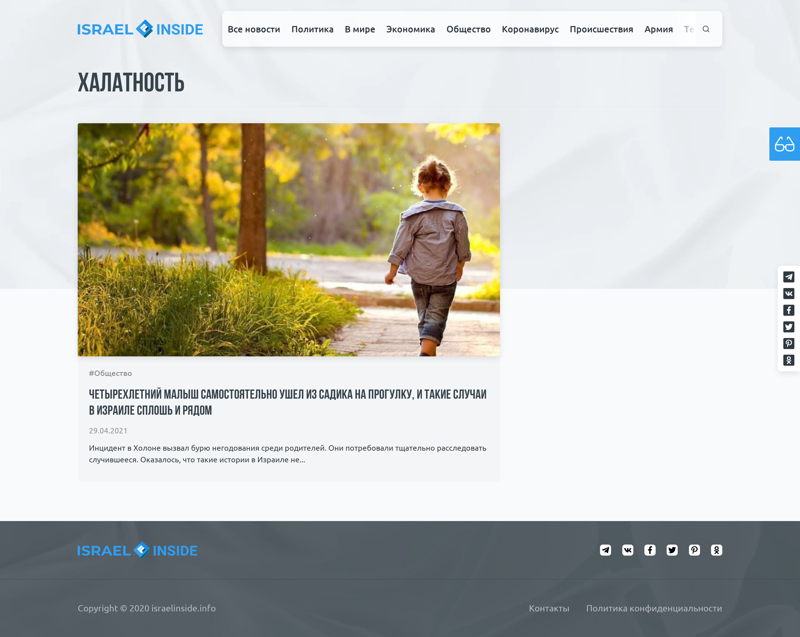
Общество (468, 29)
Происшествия (601, 29)
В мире (360, 29)
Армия (659, 29)
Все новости (254, 29)
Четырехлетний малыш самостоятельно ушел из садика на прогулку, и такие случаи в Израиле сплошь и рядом (287, 403)
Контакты (549, 608)
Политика (312, 29)
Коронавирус (530, 29)
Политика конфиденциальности (654, 608)
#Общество (110, 373)
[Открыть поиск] (706, 29)
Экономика (410, 29)
